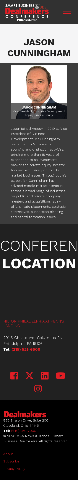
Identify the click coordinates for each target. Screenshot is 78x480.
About (8, 454)
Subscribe (11, 461)
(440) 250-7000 (23, 431)
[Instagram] (38, 389)
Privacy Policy (14, 469)
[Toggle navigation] (67, 12)
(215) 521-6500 (25, 349)
